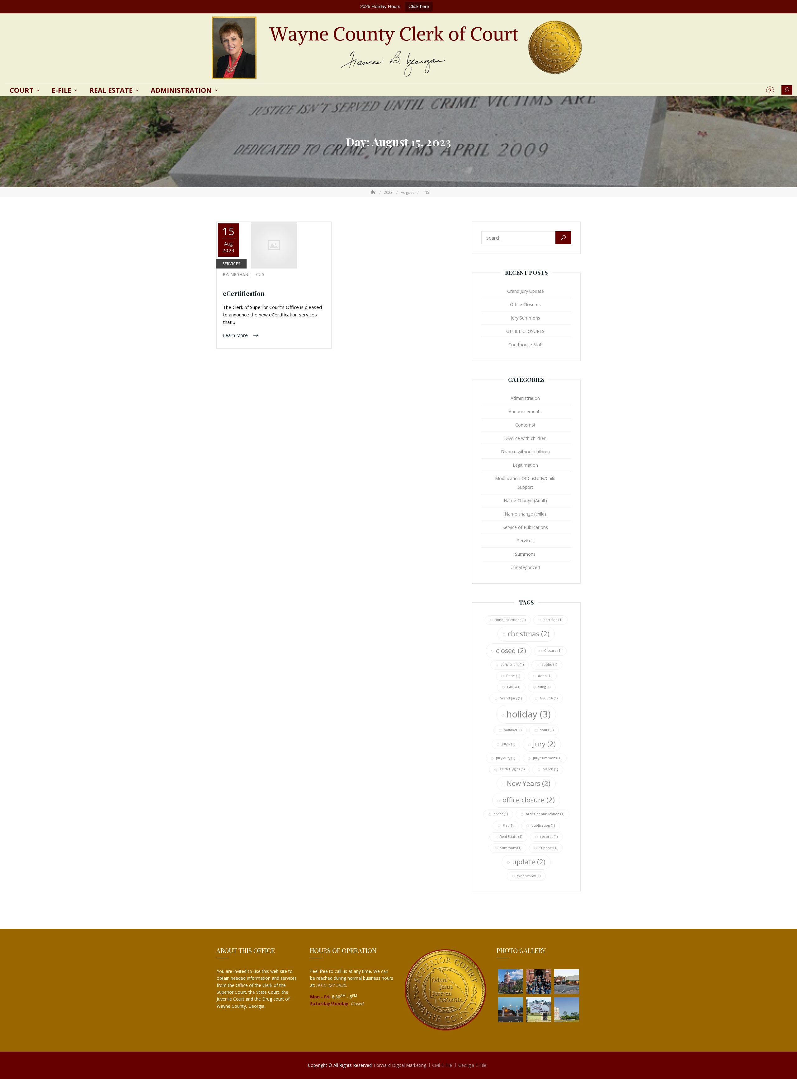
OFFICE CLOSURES (525, 331)
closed (511, 650)
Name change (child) (525, 514)
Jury (544, 743)
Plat (508, 825)
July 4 (508, 744)
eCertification (244, 293)
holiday (529, 714)
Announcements (525, 411)
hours (547, 730)
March (550, 769)
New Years (528, 783)
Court (22, 90)
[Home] (374, 192)
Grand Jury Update (525, 291)
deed (544, 676)
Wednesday (528, 876)
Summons (525, 554)
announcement (510, 620)
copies (549, 664)
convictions (512, 664)
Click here (418, 6)
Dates (513, 676)
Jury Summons (525, 318)
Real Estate (111, 90)
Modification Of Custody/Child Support (525, 482)
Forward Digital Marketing (400, 1065)
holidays (512, 730)
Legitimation (525, 465)
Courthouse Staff (525, 345)
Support (548, 848)
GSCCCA (549, 698)
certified (553, 620)
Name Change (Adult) (525, 500)
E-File (61, 90)
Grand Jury (511, 698)
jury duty (505, 758)
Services (231, 263)
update (528, 861)
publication (543, 825)
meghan (236, 274)
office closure (528, 799)
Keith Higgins (512, 769)
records (549, 836)
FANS (513, 687)
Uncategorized (525, 567)
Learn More (236, 335)
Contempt (525, 425)
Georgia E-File (472, 1065)
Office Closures (525, 304)
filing (544, 687)
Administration (181, 90)
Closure (552, 650)
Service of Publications (525, 527)
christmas (528, 633)
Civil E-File (442, 1065)
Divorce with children (525, 438)
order (500, 814)
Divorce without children (525, 452)
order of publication (545, 814)
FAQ (770, 90)
